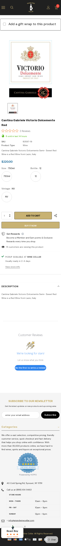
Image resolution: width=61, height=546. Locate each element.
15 (7, 247)
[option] (30, 69)
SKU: (3, 141)
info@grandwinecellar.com (21, 520)
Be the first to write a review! (30, 367)
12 (36, 176)
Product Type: (8, 145)
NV (6, 196)
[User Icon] (48, 7)
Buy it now (31, 225)
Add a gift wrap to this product (32, 24)
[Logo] (31, 7)
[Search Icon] (14, 7)
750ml (6, 176)
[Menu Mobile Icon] (3, 7)
